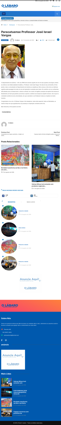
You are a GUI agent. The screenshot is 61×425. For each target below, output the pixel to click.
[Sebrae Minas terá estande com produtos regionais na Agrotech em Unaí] (6, 380)
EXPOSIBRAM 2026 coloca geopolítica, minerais (20, 390)
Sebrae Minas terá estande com (20, 380)
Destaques (12, 23)
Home (5, 23)
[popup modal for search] (57, 14)
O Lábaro (17, 38)
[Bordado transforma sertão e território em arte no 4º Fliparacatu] (6, 400)
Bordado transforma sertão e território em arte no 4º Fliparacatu (30, 18)
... (19, 210)
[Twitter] (53, 1)
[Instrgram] (56, 1)
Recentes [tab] (11, 200)
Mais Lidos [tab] (31, 200)
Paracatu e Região (8, 178)
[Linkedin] (59, 1)
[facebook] (50, 1)
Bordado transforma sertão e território (20, 400)
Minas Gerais (37, 159)
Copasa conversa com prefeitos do (21, 410)
